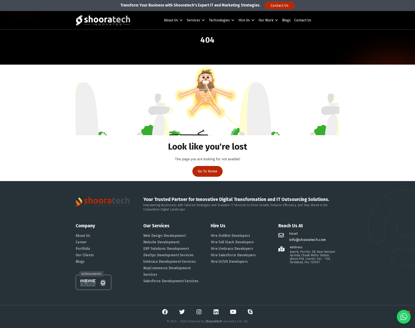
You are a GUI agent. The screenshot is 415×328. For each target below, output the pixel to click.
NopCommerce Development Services (167, 271)
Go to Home (207, 171)
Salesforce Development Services (171, 281)
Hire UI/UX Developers (229, 262)
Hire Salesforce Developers (233, 255)
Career (81, 242)
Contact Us (280, 5)
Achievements (91, 274)
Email (293, 234)
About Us (171, 20)
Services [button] (194, 20)
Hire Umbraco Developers (232, 249)
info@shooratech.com (307, 240)
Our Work (266, 20)
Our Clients (85, 255)
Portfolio (83, 249)
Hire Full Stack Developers (232, 242)
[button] (404, 317)
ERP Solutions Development (166, 249)
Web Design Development (164, 236)
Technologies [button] (220, 20)
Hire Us (244, 20)
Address (296, 247)
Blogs (286, 20)
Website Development (161, 242)
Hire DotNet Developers (230, 236)
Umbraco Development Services (169, 262)
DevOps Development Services (168, 255)
